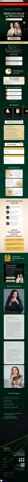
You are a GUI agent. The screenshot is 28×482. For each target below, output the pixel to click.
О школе (4, 464)
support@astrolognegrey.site (21, 451)
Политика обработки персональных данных (8, 473)
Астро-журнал (5, 466)
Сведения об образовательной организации (9, 472)
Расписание (5, 459)
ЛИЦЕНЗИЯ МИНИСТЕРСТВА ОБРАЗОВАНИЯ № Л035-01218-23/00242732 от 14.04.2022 (17, 465)
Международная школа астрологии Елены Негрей (7, 450)
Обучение (4, 458)
